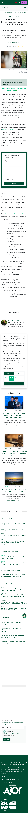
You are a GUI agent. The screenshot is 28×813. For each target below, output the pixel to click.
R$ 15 (6, 377)
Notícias (7, 410)
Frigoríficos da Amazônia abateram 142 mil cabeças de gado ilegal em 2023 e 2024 (13, 642)
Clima (15, 12)
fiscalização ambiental (21, 88)
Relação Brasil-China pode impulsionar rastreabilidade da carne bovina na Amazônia (14, 602)
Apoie (24, 2)
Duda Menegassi (14, 428)
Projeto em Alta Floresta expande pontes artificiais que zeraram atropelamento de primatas (12, 629)
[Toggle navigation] (19, 2)
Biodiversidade (8, 12)
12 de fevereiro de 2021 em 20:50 (11, 734)
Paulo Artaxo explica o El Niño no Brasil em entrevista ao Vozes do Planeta (14, 453)
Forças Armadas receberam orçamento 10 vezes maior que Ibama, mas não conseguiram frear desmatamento (12, 542)
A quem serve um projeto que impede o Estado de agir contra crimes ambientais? (14, 563)
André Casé (14, 466)
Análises (7, 486)
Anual (18, 373)
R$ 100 (21, 378)
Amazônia (19, 90)
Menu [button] (23, 7)
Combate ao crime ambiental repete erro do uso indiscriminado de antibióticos (13, 575)
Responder (6, 739)
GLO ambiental (11, 90)
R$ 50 (16, 377)
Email (5, 171)
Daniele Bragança (14, 43)
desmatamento (12, 88)
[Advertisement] (14, 668)
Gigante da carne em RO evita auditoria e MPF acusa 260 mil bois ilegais (13, 636)
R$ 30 (11, 377)
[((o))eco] (5, 7)
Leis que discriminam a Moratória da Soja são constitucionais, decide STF (14, 608)
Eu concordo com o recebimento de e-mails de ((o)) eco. (15, 178)
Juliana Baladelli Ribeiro (14, 500)
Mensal (9, 373)
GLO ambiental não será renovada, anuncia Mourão (13, 524)
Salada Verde (14, 16)
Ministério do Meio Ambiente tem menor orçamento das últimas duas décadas (14, 415)
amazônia (5, 88)
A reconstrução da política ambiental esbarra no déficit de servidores (13, 557)
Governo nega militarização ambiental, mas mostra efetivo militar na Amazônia (13, 535)
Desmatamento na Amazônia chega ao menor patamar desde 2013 (12, 589)
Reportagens (8, 448)
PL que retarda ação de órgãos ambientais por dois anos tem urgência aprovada (13, 569)
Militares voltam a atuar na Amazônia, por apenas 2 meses (13, 530)
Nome (5, 165)
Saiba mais (3, 776)
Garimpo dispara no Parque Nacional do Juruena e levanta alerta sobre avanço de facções (12, 596)
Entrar (4, 810)
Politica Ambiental (22, 12)
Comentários (13, 312)
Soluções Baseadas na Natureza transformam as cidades (14, 490)
